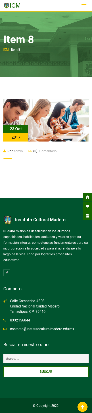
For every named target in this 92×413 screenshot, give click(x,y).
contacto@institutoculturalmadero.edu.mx (42, 329)
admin (18, 151)
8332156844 (20, 320)
